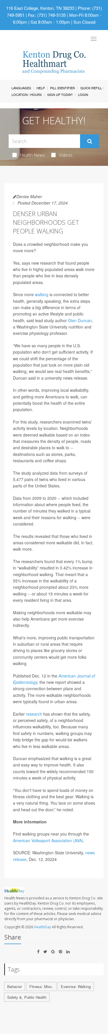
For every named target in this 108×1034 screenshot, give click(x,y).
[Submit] (89, 141)
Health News (32, 155)
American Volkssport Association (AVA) (48, 840)
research (34, 714)
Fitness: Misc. (41, 986)
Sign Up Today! (60, 94)
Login (83, 94)
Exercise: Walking (76, 986)
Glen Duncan (80, 320)
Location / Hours (27, 94)
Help (41, 88)
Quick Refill (91, 88)
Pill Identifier (62, 88)
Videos (66, 155)
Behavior (14, 986)
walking (41, 294)
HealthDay (42, 927)
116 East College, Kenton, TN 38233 (40, 8)
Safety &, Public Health (26, 997)
